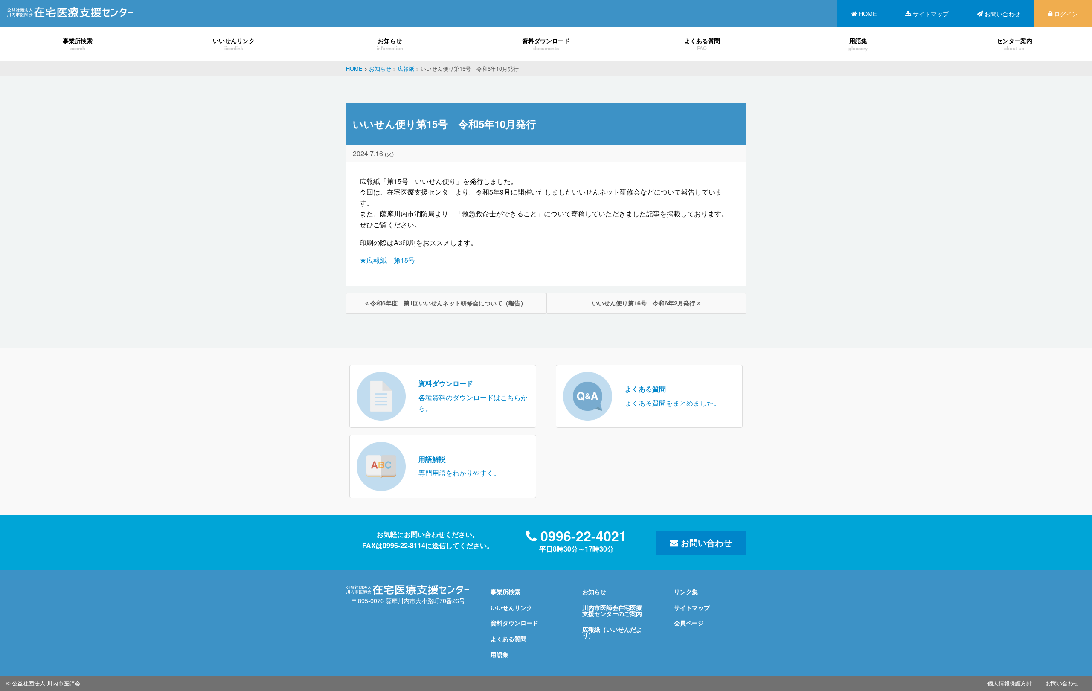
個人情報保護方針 (1009, 683)
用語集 (858, 43)
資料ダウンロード (546, 43)
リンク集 (686, 591)
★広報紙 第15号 (387, 260)
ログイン (1066, 13)
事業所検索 (78, 43)
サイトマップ (931, 13)
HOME (868, 13)
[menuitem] (864, 13)
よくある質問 (702, 43)
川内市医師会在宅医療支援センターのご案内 (612, 610)
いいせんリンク (234, 43)
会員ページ (689, 622)
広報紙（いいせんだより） (612, 632)
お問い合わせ (1002, 13)
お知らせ (390, 43)
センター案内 (1014, 43)
